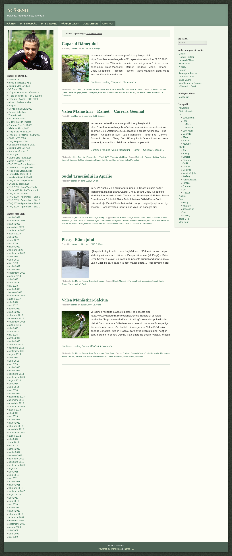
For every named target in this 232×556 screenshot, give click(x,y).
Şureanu (187, 186)
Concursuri (90, 23)
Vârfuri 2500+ (70, 23)
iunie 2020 (14, 240)
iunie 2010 (14, 501)
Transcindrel (15, 115)
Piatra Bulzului (163, 220)
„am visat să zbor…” (18, 151)
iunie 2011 (14, 475)
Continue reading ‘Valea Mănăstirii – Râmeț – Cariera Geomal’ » (127, 149)
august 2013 (15, 410)
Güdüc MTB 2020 (17, 138)
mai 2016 (13, 335)
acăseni (11, 23)
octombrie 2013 (16, 403)
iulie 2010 (13, 498)
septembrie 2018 (17, 273)
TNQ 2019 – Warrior (18, 193)
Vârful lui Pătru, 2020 (19, 128)
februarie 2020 (16, 250)
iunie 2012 (14, 442)
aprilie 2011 (14, 481)
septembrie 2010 (17, 491)
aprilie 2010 (14, 507)
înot (184, 212)
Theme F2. (128, 549)
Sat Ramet (141, 92)
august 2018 (15, 276)
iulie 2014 (13, 383)
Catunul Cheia (138, 217)
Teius (121, 160)
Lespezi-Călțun (186, 60)
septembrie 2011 (17, 465)
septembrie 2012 (17, 432)
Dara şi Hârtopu (186, 57)
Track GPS (111, 89)
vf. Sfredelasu (146, 223)
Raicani (87, 223)
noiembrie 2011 (16, 458)
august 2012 (15, 436)
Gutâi (185, 163)
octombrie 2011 (16, 462)
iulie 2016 (13, 328)
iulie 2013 (13, 413)
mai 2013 (13, 416)
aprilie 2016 (14, 338)
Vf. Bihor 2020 (15, 89)
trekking (100, 217)
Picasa (96, 89)
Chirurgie (13, 154)
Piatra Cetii (130, 92)
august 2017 (15, 299)
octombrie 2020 (16, 227)
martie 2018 (14, 289)
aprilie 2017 (14, 308)
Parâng (182, 70)
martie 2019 (14, 269)
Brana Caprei (125, 217)
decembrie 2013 (17, 396)
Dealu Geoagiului (89, 92)
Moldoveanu (185, 63)
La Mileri (125, 220)
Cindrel (182, 54)
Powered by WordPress (110, 549)
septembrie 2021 (17, 220)
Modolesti (151, 220)
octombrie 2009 (16, 520)
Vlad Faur (129, 89)
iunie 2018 (14, 282)
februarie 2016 (16, 344)
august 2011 (15, 468)
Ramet (71, 356)
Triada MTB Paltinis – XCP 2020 (24, 135)
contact (107, 23)
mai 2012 (13, 445)
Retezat (186, 183)
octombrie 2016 (16, 318)
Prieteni (186, 140)
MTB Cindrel (49, 23)
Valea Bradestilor (100, 356)
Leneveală (188, 131)
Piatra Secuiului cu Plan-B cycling (25, 96)
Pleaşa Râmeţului (78, 239)
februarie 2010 (16, 514)
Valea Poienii (128, 356)
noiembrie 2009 (16, 517)
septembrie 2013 (17, 406)
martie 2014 (14, 393)
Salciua (78, 356)
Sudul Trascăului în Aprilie (87, 176)
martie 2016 (14, 341)
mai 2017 (13, 305)
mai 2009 (13, 537)
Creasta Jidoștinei (17, 112)
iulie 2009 (13, 530)
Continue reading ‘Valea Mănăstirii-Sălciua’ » (87, 346)
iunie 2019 (14, 260)
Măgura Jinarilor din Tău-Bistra (24, 92)
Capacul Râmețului (80, 43)
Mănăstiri (187, 134)
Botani (116, 217)
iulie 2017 (13, 302)
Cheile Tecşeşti (74, 92)
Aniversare (184, 108)
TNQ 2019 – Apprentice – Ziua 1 (24, 203)
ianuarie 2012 (15, 455)
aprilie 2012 (14, 449)
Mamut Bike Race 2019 (20, 158)
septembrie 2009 (17, 524)
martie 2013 (14, 423)
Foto (80, 89)
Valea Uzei (73, 284)
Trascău (120, 89)
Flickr (188, 124)
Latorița (186, 166)
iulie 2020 (13, 237)
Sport (102, 89)
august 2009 (15, 527)
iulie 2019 (13, 256)
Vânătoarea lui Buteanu (190, 83)
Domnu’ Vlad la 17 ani (19, 148)
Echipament (188, 117)
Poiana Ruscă (189, 179)
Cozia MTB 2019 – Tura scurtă (23, 190)
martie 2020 (14, 246)
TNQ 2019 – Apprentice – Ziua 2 (24, 200)
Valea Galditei (112, 223)
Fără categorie (186, 111)
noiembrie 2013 (16, 400)
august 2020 (15, 233)
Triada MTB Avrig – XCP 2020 (23, 99)
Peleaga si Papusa (188, 73)
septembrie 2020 (17, 230)
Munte (89, 89)
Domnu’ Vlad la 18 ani (19, 86)
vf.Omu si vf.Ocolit (187, 86)
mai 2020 (13, 243)
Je (84, 89)
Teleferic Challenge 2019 (21, 167)
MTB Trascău (28, 23)
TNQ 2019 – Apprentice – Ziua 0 (24, 206)
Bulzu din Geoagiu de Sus (147, 157)
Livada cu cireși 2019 (19, 184)
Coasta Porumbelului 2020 (22, 144)
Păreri (185, 137)
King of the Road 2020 (20, 131)
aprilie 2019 (14, 266)
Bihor (185, 150)
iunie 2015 (14, 361)
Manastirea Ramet (117, 92)
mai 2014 (13, 390)
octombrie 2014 (16, 374)
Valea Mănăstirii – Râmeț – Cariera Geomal (103, 111)
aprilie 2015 (14, 367)
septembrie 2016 (17, 321)
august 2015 (15, 354)
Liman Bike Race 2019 (20, 174)
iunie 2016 (14, 331)
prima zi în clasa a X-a (19, 161)
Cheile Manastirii (153, 217)
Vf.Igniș (12, 105)
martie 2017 (14, 312)
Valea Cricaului (98, 223)
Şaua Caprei (185, 80)
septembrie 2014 (17, 377)
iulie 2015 (13, 357)
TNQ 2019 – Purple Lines (21, 180)
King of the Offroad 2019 (20, 171)
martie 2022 (14, 217)
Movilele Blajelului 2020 (20, 109)
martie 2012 (14, 452)
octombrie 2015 (16, 348)
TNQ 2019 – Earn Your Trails (23, 187)
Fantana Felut (135, 281)
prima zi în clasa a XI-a (20, 102)
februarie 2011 (16, 488)
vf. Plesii (82, 284)
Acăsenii (17, 10)
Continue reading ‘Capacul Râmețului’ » (113, 82)
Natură (182, 196)
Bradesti (154, 89)
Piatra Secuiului (186, 76)
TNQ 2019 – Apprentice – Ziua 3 (24, 197)
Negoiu (182, 67)
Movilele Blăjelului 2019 (20, 177)
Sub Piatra (87, 356)
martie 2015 (14, 370)
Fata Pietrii (102, 92)
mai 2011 (13, 478)
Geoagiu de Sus (77, 160)
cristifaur (75, 48)
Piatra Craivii (77, 223)
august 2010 (15, 494)
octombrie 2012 (16, 429)
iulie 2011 (13, 471)
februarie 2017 (16, 315)
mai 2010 (13, 504)
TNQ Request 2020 (18, 141)
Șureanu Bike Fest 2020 (20, 125)
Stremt (115, 160)
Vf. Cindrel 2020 (16, 118)
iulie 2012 (13, 439)
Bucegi (186, 153)
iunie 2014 (14, 387)
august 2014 (15, 380)
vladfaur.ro (14, 79)
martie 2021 (14, 224)
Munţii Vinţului (189, 173)
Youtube (138, 89)
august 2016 (15, 325)
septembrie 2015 (17, 351)
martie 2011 (14, 485)
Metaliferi (187, 170)
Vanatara (139, 356)
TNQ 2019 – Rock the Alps (21, 164)
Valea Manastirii (153, 92)
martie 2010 (14, 511)
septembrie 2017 (17, 295)
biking (74, 89)
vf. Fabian (134, 223)
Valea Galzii (124, 223)
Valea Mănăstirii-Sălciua (85, 300)
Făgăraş (187, 160)
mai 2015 (13, 364)
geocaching (188, 209)
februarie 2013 (16, 426)
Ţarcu (185, 189)
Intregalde (116, 220)
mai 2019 (13, 263)
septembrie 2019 (17, 253)
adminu (74, 181)
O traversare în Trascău (20, 122)
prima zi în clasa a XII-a (20, 83)
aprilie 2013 (14, 419)
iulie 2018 (13, 279)
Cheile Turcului (77, 220)
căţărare (187, 206)
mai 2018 (13, 286)
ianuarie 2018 (15, 292)
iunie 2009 (14, 533)
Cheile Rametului (151, 353)
